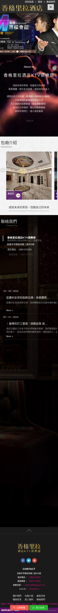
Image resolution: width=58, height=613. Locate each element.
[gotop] (29, 529)
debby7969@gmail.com (27, 259)
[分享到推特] (28, 560)
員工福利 (29, 599)
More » (9, 310)
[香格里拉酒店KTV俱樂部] (29, 548)
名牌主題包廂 (14, 193)
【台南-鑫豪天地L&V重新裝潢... (25, 323)
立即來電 (20, 607)
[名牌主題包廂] (29, 176)
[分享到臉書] (23, 560)
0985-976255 (24, 249)
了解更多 (29, 123)
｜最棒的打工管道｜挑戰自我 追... (26, 297)
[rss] (34, 560)
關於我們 (17, 596)
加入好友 (40, 607)
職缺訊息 (17, 599)
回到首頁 (29, 2)
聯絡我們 (51, 2)
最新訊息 (41, 596)
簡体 (40, 2)
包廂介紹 (29, 596)
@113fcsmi (23, 264)
